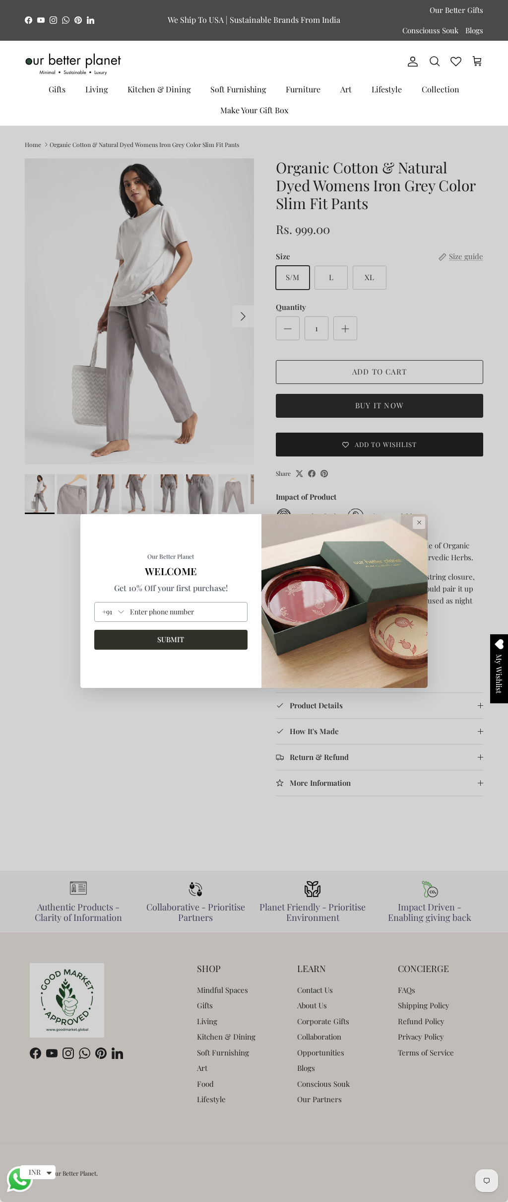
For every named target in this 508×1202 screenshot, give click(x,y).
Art (346, 89)
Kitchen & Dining (158, 89)
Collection (440, 89)
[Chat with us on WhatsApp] (20, 1191)
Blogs (474, 30)
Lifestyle (387, 89)
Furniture (303, 89)
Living (96, 89)
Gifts (57, 89)
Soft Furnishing (238, 89)
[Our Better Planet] (73, 64)
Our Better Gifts (456, 10)
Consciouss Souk (430, 30)
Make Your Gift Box (254, 110)
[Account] (411, 62)
